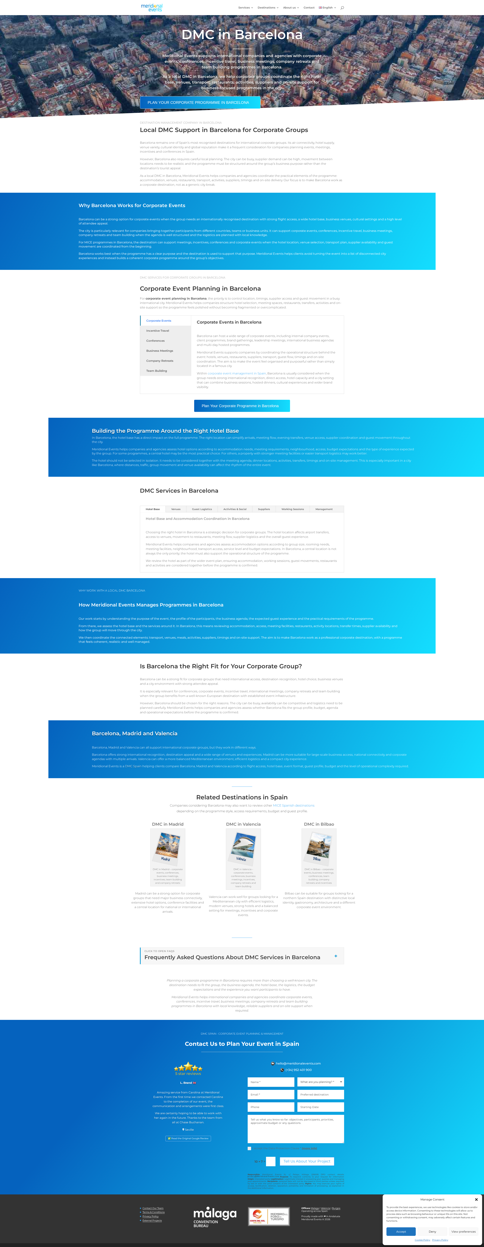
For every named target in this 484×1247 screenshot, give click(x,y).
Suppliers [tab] (264, 509)
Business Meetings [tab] (159, 351)
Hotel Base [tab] (153, 509)
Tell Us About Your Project (307, 1161)
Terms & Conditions (154, 1212)
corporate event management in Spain (237, 373)
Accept (401, 1231)
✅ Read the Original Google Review (188, 1138)
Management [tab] (324, 509)
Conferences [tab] (155, 340)
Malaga (315, 1208)
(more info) (309, 1148)
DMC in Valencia (243, 824)
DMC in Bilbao (319, 824)
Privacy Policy (440, 1239)
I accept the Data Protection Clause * (284, 1148)
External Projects (152, 1220)
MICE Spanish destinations (293, 805)
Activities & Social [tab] (235, 509)
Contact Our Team (153, 1208)
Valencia (325, 1208)
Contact (309, 7)
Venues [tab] (176, 509)
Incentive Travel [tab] (157, 330)
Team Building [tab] (156, 371)
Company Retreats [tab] (159, 361)
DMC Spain (133, 766)
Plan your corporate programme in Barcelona (198, 102)
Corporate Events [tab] (158, 320)
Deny (432, 1231)
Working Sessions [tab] (293, 509)
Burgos (336, 1208)
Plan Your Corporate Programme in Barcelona (240, 406)
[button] (476, 1199)
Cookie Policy (422, 1239)
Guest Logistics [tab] (202, 509)
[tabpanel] (267, 355)
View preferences (463, 1231)
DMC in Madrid (168, 824)
